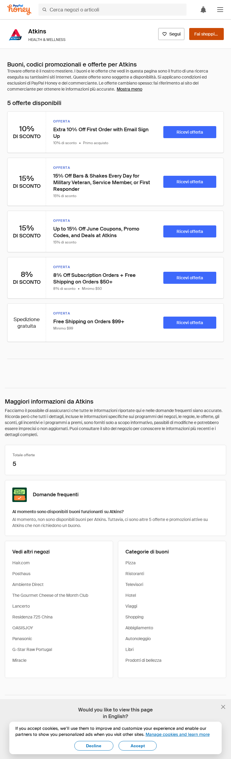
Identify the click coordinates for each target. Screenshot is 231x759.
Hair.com (21, 562)
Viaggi (131, 606)
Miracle (19, 660)
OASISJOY (22, 627)
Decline (93, 745)
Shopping (134, 617)
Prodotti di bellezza (143, 660)
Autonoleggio (138, 638)
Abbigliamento (139, 627)
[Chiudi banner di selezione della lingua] (223, 707)
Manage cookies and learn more (178, 734)
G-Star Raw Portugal (32, 649)
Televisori (134, 584)
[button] (220, 9)
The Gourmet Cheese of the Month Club (50, 595)
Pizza (130, 562)
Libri (129, 649)
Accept (138, 745)
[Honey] (19, 10)
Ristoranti (134, 573)
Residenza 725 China (32, 617)
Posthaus (21, 573)
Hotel (130, 595)
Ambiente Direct (28, 584)
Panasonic (22, 638)
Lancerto (21, 606)
